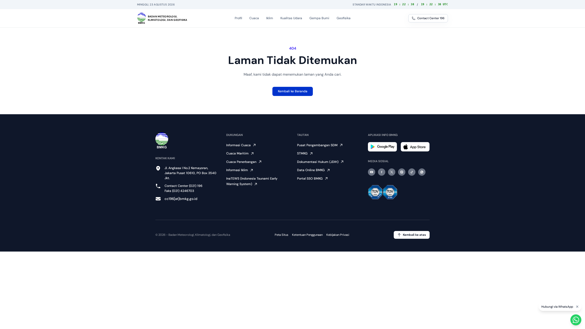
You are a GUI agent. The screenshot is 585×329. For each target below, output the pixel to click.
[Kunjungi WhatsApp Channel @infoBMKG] (421, 172)
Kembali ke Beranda (292, 91)
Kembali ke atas (414, 235)
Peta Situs (281, 235)
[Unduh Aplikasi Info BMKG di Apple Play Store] (415, 146)
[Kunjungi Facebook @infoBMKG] (381, 172)
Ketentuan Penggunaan (307, 235)
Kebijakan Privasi (337, 235)
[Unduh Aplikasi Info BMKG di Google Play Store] (382, 146)
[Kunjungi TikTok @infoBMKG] (411, 172)
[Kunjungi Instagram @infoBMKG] (401, 172)
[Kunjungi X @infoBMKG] (391, 172)
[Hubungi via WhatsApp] (575, 319)
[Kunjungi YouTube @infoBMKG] (371, 172)
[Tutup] (577, 306)
